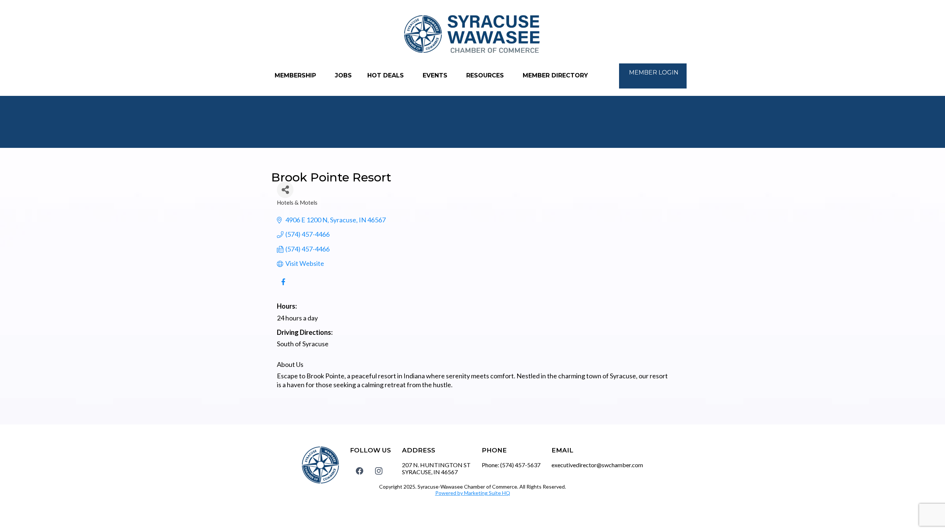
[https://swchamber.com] (472, 34)
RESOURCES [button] (486, 75)
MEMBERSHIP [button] (296, 75)
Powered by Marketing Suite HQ (472, 493)
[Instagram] (378, 470)
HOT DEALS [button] (386, 75)
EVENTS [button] (436, 75)
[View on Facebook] (283, 286)
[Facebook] (359, 470)
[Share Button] (285, 189)
